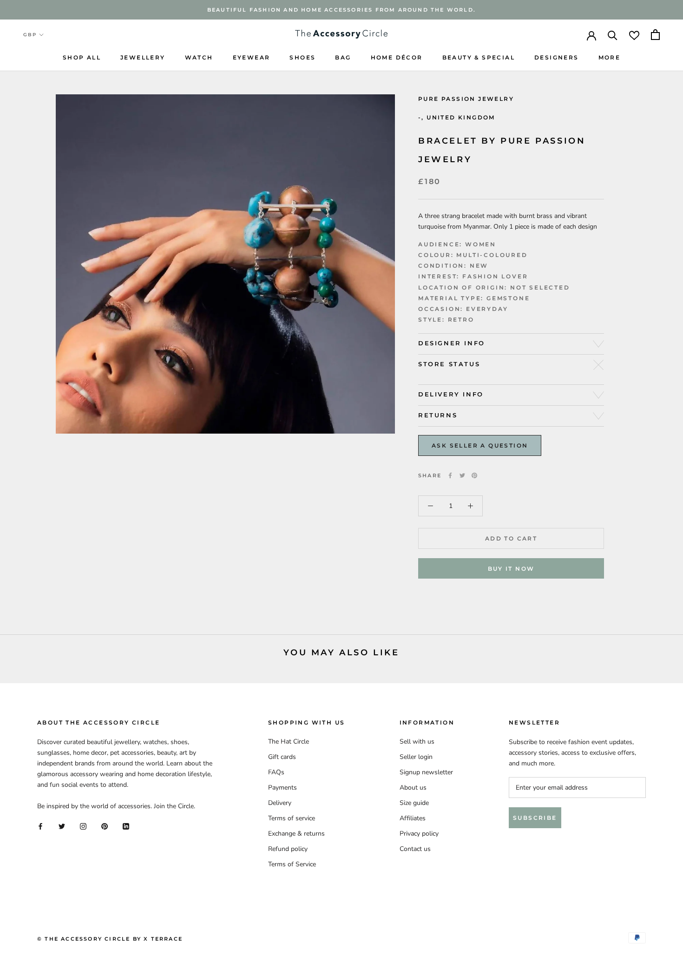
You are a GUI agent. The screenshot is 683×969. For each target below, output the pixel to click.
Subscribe (535, 817)
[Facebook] (450, 475)
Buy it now (511, 568)
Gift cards (282, 756)
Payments (282, 787)
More (609, 57)
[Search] (612, 35)
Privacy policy (419, 833)
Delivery (279, 802)
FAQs (276, 772)
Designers (556, 57)
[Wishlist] (634, 34)
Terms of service (291, 818)
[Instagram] (83, 826)
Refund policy (288, 848)
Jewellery (142, 57)
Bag (343, 57)
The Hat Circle (288, 741)
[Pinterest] (474, 475)
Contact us (415, 848)
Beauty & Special (478, 57)
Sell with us (417, 741)
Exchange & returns (296, 833)
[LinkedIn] (126, 826)
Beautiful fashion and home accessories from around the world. (341, 10)
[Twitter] (462, 475)
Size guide (414, 802)
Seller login (416, 756)
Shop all (82, 57)
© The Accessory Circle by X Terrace (110, 939)
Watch (199, 57)
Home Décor (397, 57)
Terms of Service (292, 864)
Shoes (302, 57)
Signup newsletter (426, 772)
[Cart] (655, 34)
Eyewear (251, 57)
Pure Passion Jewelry (466, 98)
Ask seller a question (480, 445)
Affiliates (413, 818)
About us (413, 787)
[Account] (591, 35)
